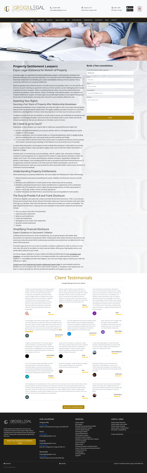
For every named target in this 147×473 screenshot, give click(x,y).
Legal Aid (78, 455)
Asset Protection (80, 442)
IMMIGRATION (88, 20)
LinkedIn (63, 463)
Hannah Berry (118, 394)
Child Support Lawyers (81, 435)
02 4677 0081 (43, 434)
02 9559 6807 (43, 456)
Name (89, 77)
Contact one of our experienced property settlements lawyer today (36, 264)
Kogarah (42, 441)
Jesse (117, 312)
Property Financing (80, 450)
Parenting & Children (81, 431)
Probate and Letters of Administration (86, 446)
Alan (83, 396)
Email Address (91, 90)
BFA (68, 20)
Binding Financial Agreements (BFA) (85, 426)
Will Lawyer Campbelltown (118, 430)
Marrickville (44, 452)
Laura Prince (93, 333)
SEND (110, 118)
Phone (89, 83)
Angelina (50, 376)
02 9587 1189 (43, 445)
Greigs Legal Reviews (117, 434)
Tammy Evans (59, 335)
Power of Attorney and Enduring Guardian (87, 448)
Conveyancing (79, 452)
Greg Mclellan (50, 355)
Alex (83, 370)
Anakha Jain (118, 374)
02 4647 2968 (56, 8)
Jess (49, 312)
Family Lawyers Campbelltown (120, 428)
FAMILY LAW (40, 20)
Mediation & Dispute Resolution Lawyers (87, 439)
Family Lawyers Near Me (118, 422)
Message (89, 97)
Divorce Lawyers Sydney (82, 430)
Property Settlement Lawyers (83, 428)
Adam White (118, 331)
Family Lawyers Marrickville (119, 424)
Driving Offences (80, 453)
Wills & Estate (79, 444)
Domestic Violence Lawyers (83, 437)
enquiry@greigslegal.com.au (58, 10)
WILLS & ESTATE (60, 20)
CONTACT (114, 20)
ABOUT (32, 20)
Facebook (8, 463)
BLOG (107, 20)
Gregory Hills (44, 422)
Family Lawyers (79, 422)
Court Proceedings (80, 441)
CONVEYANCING (76, 20)
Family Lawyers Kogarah (118, 426)
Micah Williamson (117, 351)
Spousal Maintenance (81, 433)
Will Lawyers (78, 424)
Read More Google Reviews (73, 407)
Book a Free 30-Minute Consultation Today (19, 442)
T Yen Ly (84, 305)
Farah (83, 355)
